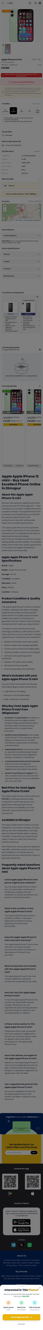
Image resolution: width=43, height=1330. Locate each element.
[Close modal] (40, 1288)
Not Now (21, 1324)
